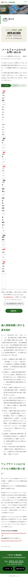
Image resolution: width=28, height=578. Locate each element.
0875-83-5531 (14, 32)
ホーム (2, 546)
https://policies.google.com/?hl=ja (10, 540)
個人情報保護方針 (8, 297)
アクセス (7, 568)
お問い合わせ (19, 568)
